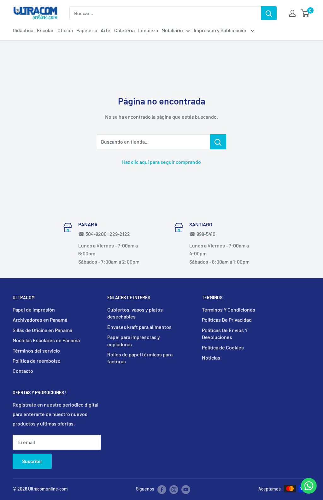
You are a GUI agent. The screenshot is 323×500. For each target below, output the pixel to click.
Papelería (86, 30)
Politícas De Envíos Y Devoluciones (225, 333)
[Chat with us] (309, 492)
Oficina (65, 30)
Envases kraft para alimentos (139, 327)
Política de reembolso (37, 361)
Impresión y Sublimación (221, 30)
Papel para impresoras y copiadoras (133, 340)
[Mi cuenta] (292, 13)
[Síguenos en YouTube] (185, 489)
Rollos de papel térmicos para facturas (140, 357)
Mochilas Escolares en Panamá (46, 340)
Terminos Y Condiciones (228, 309)
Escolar (45, 30)
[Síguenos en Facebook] (161, 489)
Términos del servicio (36, 351)
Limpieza (148, 30)
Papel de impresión (34, 309)
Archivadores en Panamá (40, 320)
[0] (305, 13)
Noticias (211, 357)
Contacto (23, 371)
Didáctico (23, 30)
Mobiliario (172, 30)
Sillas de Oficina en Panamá (42, 330)
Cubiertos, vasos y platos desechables (135, 313)
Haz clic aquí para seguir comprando (161, 162)
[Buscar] (269, 13)
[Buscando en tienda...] (218, 141)
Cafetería (124, 30)
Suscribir (32, 461)
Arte (105, 30)
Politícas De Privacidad (227, 320)
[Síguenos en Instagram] (173, 489)
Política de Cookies (223, 347)
